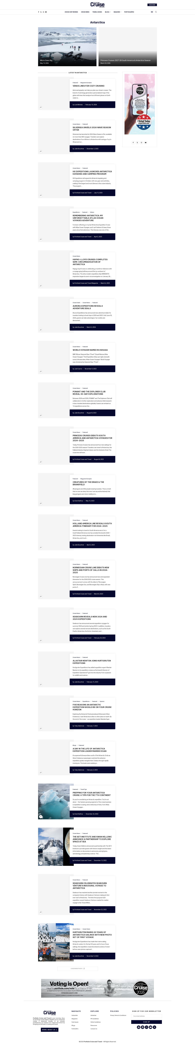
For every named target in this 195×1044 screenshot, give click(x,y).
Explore (95, 1011)
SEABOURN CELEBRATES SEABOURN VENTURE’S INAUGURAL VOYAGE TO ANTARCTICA (90, 885)
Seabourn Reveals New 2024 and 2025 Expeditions (90, 618)
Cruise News (85, 12)
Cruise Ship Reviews (71, 12)
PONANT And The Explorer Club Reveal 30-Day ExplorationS (89, 392)
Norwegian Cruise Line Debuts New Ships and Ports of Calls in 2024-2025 (91, 570)
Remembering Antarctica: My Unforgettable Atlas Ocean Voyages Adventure (88, 218)
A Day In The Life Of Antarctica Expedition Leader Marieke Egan (89, 750)
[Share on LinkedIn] (54, 93)
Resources (94, 1025)
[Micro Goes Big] (67, 46)
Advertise (93, 1015)
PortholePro (75, 1028)
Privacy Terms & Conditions (118, 1015)
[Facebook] (38, 12)
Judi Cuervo (78, 369)
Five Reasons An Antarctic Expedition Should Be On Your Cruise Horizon (92, 707)
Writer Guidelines (96, 1022)
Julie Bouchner (79, 149)
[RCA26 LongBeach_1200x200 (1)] (97, 980)
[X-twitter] (154, 1027)
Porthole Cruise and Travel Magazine (86, 283)
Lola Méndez (79, 104)
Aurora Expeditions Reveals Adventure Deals (88, 307)
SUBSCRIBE (152, 5)
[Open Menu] (152, 12)
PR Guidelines (95, 1018)
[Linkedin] (46, 12)
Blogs (107, 12)
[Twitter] (41, 12)
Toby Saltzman (79, 726)
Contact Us (94, 1028)
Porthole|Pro (129, 12)
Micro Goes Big (46, 60)
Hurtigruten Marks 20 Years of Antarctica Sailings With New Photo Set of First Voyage (92, 934)
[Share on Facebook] (49, 93)
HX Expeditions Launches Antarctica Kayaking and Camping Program (92, 172)
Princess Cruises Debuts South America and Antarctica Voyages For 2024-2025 (92, 438)
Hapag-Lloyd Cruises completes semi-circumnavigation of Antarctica (90, 262)
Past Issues (75, 1022)
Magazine (74, 1018)
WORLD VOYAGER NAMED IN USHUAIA (90, 350)
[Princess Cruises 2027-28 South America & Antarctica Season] (128, 46)
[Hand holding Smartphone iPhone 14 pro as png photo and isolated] (140, 75)
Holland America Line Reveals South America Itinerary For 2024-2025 (92, 524)
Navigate (76, 1011)
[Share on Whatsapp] (59, 93)
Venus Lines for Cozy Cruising (88, 86)
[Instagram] (43, 12)
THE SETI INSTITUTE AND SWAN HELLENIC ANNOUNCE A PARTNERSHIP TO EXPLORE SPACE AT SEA (92, 839)
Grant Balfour (79, 501)
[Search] (156, 12)
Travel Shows (97, 12)
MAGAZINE (117, 12)
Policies (114, 1011)
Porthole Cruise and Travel (83, 193)
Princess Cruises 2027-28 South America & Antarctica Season (126, 60)
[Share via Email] (62, 93)
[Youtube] (150, 1027)
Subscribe (75, 1015)
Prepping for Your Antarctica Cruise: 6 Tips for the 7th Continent (92, 794)
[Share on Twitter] (52, 93)
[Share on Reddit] (57, 93)
